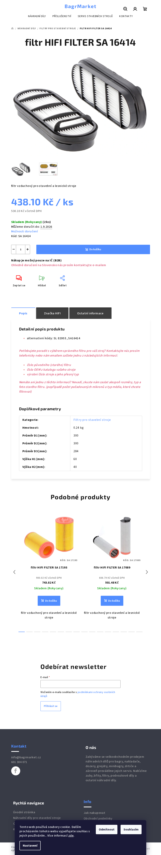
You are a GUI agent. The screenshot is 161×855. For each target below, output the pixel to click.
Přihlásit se (51, 706)
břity (97, 775)
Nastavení (30, 845)
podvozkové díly (122, 775)
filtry (105, 775)
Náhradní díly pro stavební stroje (37, 818)
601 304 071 (19, 762)
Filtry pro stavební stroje (92, 420)
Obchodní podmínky (98, 818)
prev (14, 572)
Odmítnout (106, 829)
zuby (89, 775)
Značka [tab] (52, 313)
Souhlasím (131, 829)
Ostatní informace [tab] (90, 313)
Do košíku (95, 249)
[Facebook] (15, 770)
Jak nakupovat (94, 813)
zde (71, 835)
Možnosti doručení (24, 231)
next (147, 572)
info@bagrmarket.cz (26, 757)
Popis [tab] (23, 313)
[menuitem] (37, 16)
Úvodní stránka (24, 812)
